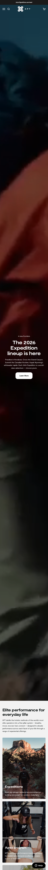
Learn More (24, 376)
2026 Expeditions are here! (24, 2)
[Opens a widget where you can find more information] (39, 866)
